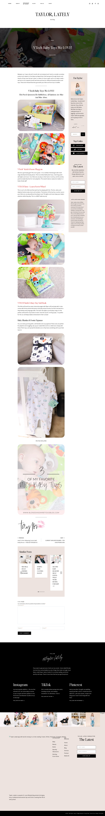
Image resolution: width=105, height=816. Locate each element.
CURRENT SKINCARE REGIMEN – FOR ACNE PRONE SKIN (55, 540)
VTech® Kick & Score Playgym (30, 169)
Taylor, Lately (52, 14)
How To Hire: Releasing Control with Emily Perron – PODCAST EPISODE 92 (27, 540)
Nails (42, 3)
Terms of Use (92, 813)
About (18, 3)
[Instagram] (89, 3)
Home (9, 3)
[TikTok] (92, 3)
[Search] (83, 134)
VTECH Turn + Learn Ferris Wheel (32, 186)
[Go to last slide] (21, 572)
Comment (21, 605)
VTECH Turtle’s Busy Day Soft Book (32, 303)
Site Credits (101, 813)
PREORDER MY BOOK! (26, 3)
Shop (50, 3)
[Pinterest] (98, 3)
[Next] (61, 572)
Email (44, 628)
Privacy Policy (86, 813)
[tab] (38, 591)
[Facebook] (95, 3)
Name (20, 628)
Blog (34, 3)
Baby (52, 40)
